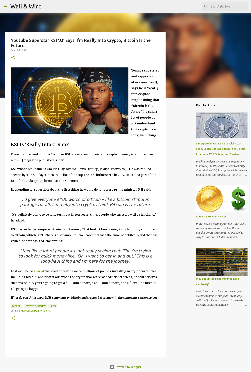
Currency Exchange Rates (211, 216)
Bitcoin (16, 306)
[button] (13, 57)
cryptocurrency (36, 306)
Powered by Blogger (127, 367)
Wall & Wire (26, 6)
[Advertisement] (184, 159)
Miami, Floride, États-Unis (36, 311)
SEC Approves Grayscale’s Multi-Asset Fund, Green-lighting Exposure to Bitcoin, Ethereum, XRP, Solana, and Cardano (221, 149)
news (53, 306)
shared (39, 271)
